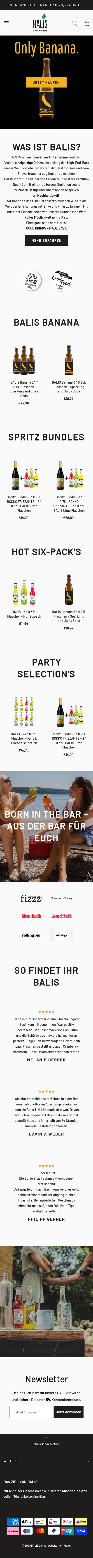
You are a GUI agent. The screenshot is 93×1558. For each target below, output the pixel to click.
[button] (47, 123)
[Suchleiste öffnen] (74, 23)
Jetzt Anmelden (68, 1412)
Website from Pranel (59, 1545)
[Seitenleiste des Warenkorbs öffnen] (87, 23)
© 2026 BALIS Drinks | (34, 1545)
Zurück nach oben (46, 1444)
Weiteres (12, 1461)
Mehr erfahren (47, 240)
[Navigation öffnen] (6, 23)
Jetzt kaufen (46, 82)
